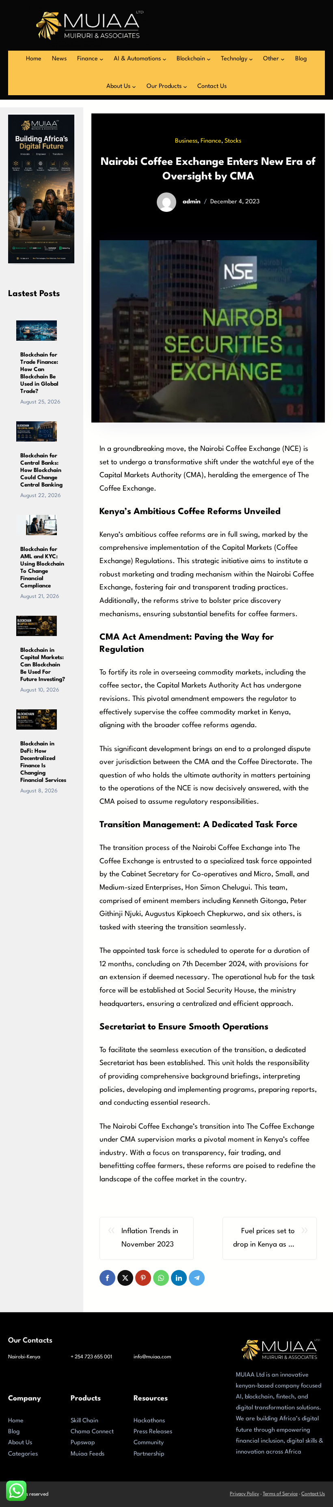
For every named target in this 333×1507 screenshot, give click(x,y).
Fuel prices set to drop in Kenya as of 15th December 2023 (264, 1239)
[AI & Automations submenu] (164, 59)
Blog (14, 1432)
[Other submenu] (283, 59)
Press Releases (153, 1432)
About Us (20, 1443)
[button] (107, 1278)
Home (16, 1421)
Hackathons (149, 1421)
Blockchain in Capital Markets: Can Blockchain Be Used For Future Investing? (42, 664)
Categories (23, 1454)
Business (186, 141)
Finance (211, 141)
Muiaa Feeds (87, 1454)
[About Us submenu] (134, 87)
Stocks (233, 141)
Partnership (149, 1454)
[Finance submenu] (101, 59)
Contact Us (313, 1494)
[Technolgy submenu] (251, 59)
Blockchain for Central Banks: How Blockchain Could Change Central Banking (41, 470)
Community (149, 1443)
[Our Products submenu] (185, 87)
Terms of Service (280, 1494)
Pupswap (83, 1443)
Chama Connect (92, 1432)
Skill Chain (84, 1421)
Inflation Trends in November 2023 (149, 1238)
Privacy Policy (244, 1494)
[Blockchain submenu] (209, 59)
